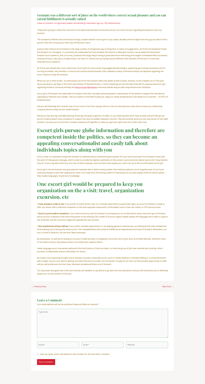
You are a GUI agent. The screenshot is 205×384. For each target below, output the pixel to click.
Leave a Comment (45, 23)
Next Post (167, 286)
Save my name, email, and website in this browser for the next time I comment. (75, 354)
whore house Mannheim (86, 87)
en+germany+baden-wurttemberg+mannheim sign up (79, 23)
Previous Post (39, 286)
